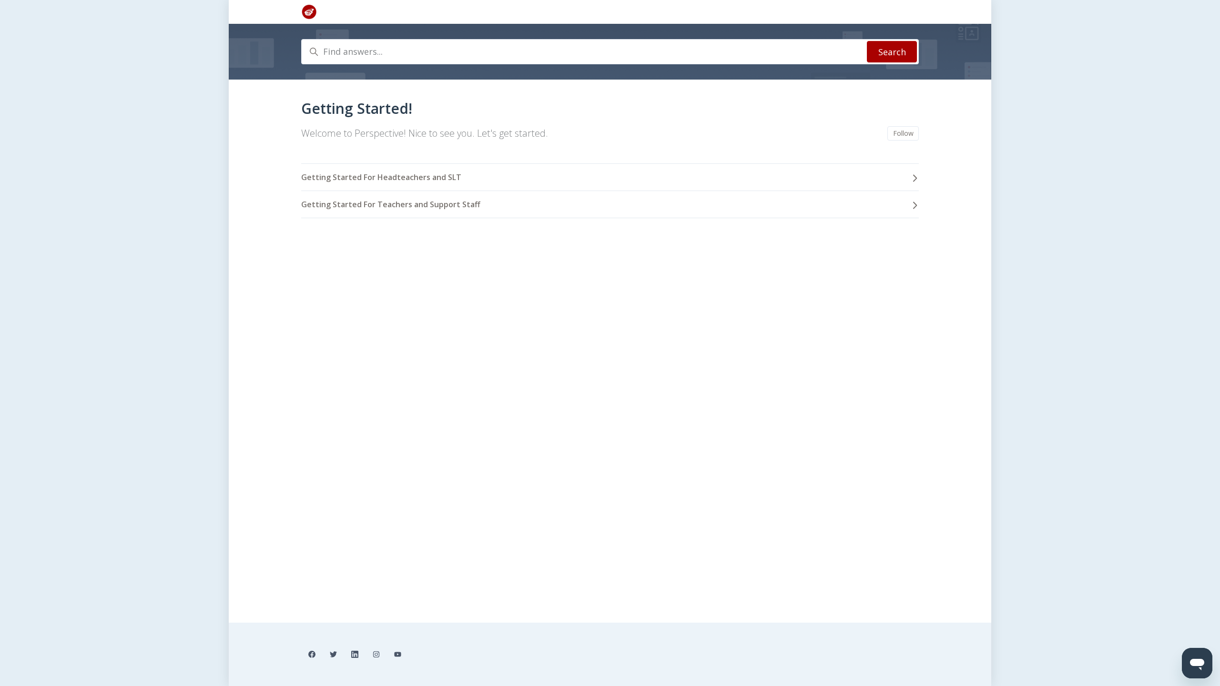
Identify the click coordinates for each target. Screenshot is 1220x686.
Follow (903, 133)
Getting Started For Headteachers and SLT (381, 177)
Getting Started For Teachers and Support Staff (390, 204)
